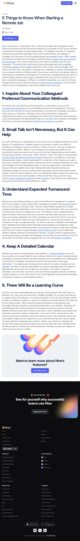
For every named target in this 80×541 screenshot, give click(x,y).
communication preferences (13, 108)
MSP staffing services (47, 230)
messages (45, 178)
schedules (15, 67)
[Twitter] (40, 530)
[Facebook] (35, 530)
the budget (63, 67)
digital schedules (57, 253)
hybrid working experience (52, 83)
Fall (3, 46)
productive (48, 121)
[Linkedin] (45, 530)
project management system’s (21, 178)
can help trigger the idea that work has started (21, 157)
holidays (28, 67)
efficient (36, 121)
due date (66, 204)
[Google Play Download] (48, 524)
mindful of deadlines (62, 238)
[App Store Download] (32, 524)
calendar (5, 266)
